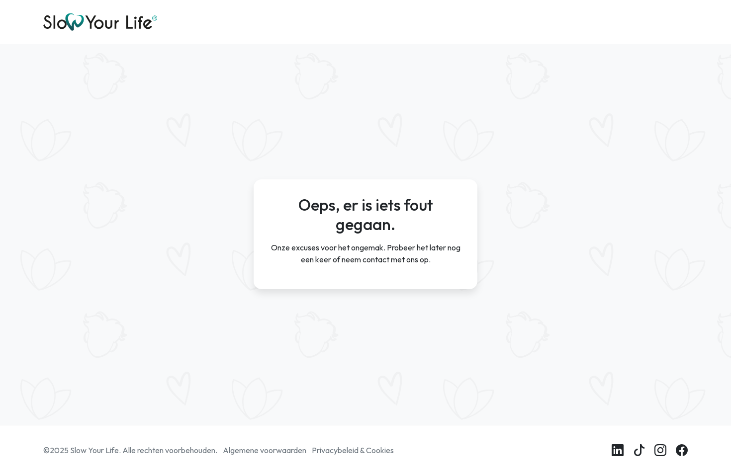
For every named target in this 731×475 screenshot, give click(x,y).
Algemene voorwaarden (264, 450)
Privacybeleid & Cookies (353, 450)
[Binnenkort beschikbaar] (639, 450)
